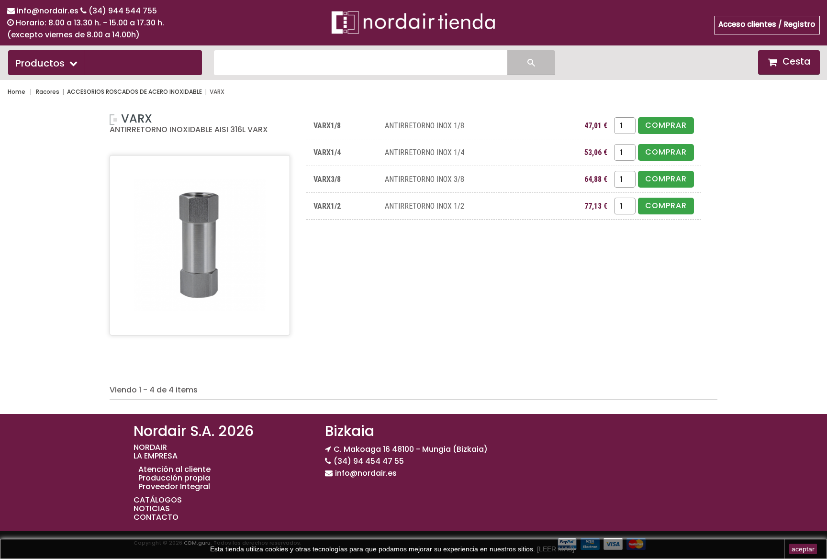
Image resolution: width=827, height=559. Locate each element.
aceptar (803, 549)
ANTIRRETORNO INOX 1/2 (424, 206)
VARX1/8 (327, 125)
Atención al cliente (174, 469)
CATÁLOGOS (158, 499)
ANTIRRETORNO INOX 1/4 (424, 152)
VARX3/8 (327, 179)
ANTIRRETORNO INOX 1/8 (424, 125)
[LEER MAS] (554, 549)
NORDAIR (150, 447)
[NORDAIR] (413, 22)
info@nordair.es (48, 10)
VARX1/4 (327, 152)
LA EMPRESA (156, 455)
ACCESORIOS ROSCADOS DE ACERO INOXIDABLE (134, 92)
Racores (47, 92)
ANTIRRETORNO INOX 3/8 (424, 179)
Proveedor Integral (174, 486)
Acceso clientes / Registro (766, 24)
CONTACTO (156, 517)
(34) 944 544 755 (123, 10)
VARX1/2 (327, 206)
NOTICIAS (152, 508)
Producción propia (174, 477)
